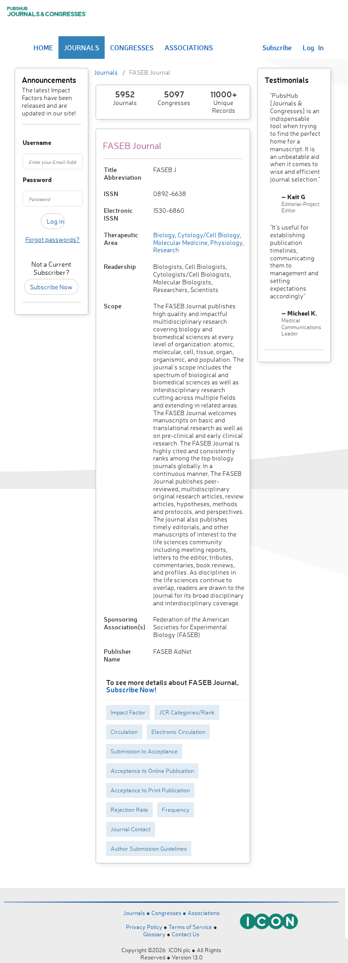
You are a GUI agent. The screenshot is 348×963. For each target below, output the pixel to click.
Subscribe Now (51, 287)
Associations (204, 912)
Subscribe (277, 47)
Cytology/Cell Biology (208, 235)
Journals (106, 72)
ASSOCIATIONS (188, 47)
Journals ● (137, 912)
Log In (313, 47)
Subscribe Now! (131, 689)
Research (166, 250)
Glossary (154, 934)
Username (26, 143)
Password (26, 180)
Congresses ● (169, 912)
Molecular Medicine (180, 242)
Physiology (225, 242)
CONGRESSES (132, 47)
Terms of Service (190, 926)
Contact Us (185, 934)
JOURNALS (81, 47)
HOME (43, 47)
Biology (164, 235)
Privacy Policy (144, 926)
